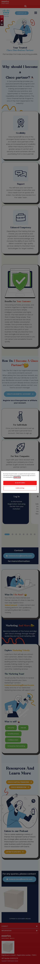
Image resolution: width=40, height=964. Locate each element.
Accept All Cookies (20, 483)
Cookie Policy (17, 477)
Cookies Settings (20, 488)
